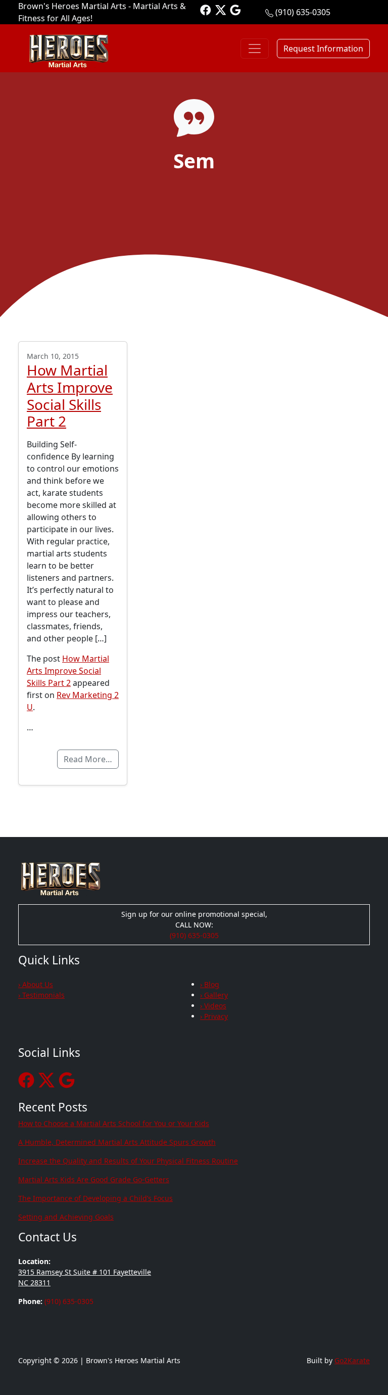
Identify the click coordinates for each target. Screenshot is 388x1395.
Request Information (323, 48)
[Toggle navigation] (254, 48)
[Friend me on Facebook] (205, 9)
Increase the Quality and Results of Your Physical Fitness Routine (128, 1161)
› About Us (35, 984)
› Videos (213, 1005)
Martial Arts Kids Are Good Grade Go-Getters (93, 1179)
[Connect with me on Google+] (235, 9)
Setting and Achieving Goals (66, 1217)
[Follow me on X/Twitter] (220, 9)
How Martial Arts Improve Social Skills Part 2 (70, 395)
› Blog (209, 984)
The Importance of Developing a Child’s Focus (95, 1198)
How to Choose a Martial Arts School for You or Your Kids (113, 1123)
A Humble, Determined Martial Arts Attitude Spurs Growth (117, 1142)
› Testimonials (41, 995)
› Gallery (214, 995)
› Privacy (214, 1016)
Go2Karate (352, 1360)
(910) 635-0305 (302, 12)
